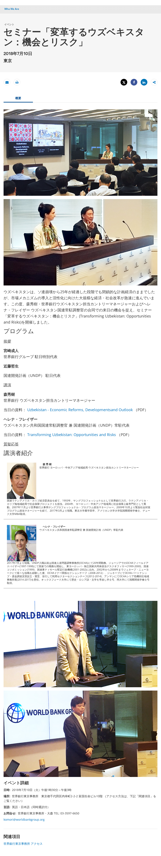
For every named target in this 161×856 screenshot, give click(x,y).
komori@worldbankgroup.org (24, 819)
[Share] (133, 82)
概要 (18, 98)
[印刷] (17, 82)
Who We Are (11, 9)
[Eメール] (6, 82)
